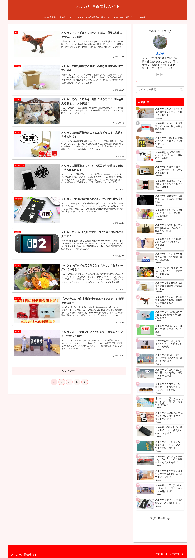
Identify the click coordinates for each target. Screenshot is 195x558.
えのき (160, 53)
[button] (181, 89)
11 (77, 382)
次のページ (69, 371)
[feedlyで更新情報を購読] (158, 74)
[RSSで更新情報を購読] (162, 74)
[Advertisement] (160, 528)
